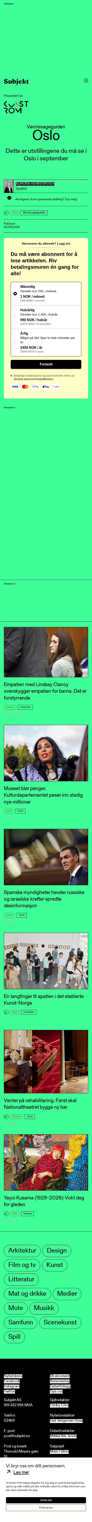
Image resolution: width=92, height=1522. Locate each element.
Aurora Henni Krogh (35, 184)
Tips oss (56, 1392)
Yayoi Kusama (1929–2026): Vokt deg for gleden (44, 1201)
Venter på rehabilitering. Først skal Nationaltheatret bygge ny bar (40, 1104)
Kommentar (25, 707)
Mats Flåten (59, 1452)
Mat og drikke (27, 1294)
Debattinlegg (60, 1386)
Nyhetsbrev (13, 1376)
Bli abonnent (60, 1376)
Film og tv (22, 1265)
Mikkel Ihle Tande (63, 1436)
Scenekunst (60, 1322)
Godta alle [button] (46, 1500)
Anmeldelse (28, 1012)
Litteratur (21, 1279)
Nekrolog (27, 1214)
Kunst (14, 213)
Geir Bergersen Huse (66, 1421)
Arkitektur (16, 1117)
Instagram (11, 1386)
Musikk (44, 1308)
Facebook (12, 1381)
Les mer (21, 1472)
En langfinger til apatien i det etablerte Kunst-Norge (44, 1000)
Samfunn (10, 707)
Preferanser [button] (46, 1507)
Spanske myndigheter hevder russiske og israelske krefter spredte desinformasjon (44, 899)
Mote (15, 1308)
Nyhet (20, 811)
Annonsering (60, 1381)
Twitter (9, 1392)
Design (57, 1251)
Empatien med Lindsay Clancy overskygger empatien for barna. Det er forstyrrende (45, 691)
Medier (9, 915)
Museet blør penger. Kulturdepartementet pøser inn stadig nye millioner (43, 795)
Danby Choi (59, 1405)
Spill (14, 1337)
